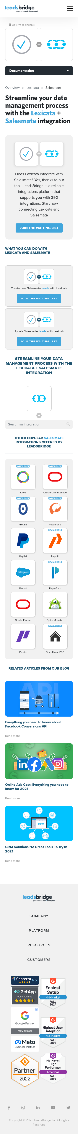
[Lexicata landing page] (21, 44)
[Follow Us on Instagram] (23, 1108)
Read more (12, 736)
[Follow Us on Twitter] (68, 1108)
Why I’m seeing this (23, 25)
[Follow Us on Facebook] (9, 1108)
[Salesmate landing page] (56, 44)
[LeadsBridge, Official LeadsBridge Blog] (21, 8)
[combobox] (39, 424)
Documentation (21, 70)
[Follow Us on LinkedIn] (38, 1108)
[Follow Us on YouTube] (53, 1108)
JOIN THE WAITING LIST (39, 227)
